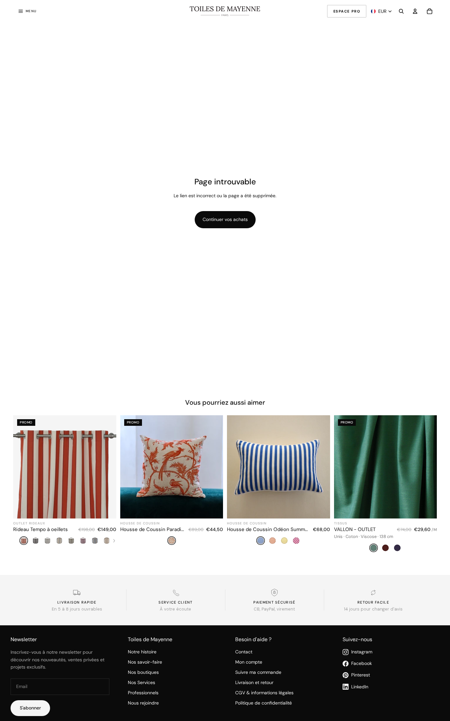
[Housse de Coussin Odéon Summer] (278, 484)
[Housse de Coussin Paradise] (171, 484)
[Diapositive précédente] (237, 467)
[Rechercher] (401, 11)
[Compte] (415, 11)
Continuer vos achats (225, 219)
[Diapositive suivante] (320, 467)
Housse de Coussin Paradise (152, 529)
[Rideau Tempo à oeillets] (64, 484)
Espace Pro (346, 11)
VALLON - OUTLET (355, 529)
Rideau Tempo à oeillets (40, 529)
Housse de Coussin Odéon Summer (268, 529)
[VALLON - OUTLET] (385, 484)
